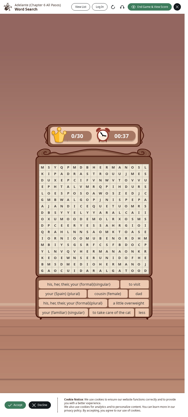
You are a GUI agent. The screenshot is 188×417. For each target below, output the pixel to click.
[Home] (8, 7)
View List (80, 7)
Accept (18, 405)
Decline (42, 405)
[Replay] (113, 7)
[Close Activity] (177, 7)
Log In (100, 7)
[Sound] (122, 7)
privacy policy (72, 410)
